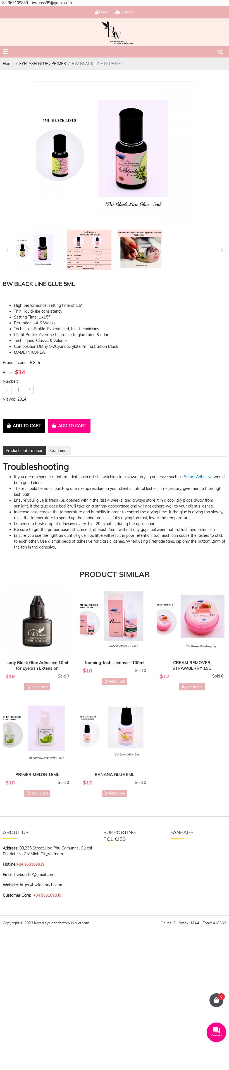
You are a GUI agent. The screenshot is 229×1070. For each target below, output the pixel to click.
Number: (10, 381)
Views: (9, 399)
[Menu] (5, 52)
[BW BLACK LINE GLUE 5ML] (38, 249)
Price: (8, 372)
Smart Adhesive (198, 476)
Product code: (15, 362)
